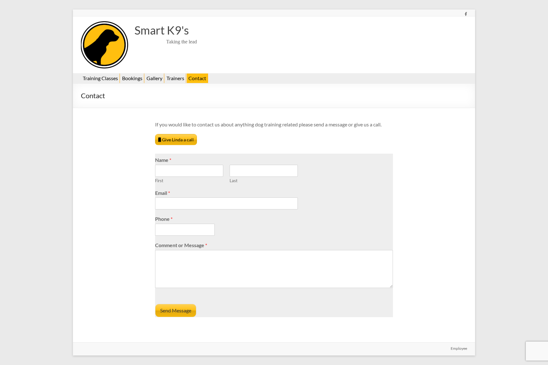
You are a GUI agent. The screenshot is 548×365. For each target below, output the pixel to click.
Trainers (175, 78)
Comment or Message (181, 245)
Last (234, 180)
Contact (197, 78)
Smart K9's (161, 30)
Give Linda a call (177, 139)
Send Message (175, 310)
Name (163, 160)
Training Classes (100, 78)
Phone (164, 219)
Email (162, 193)
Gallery (154, 78)
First (159, 180)
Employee (459, 348)
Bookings (132, 78)
